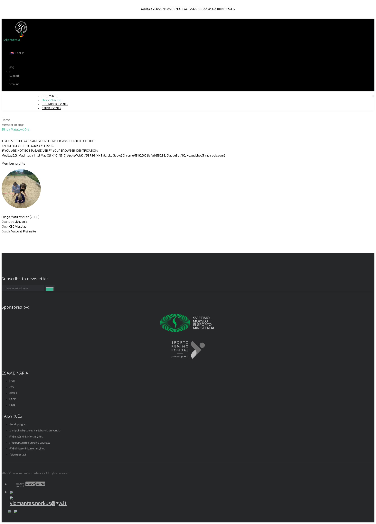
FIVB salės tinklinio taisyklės (26, 436)
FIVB (12, 381)
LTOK (12, 399)
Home (6, 120)
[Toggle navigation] (373, 96)
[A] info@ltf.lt (12, 39)
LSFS (12, 405)
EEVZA (13, 393)
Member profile (13, 125)
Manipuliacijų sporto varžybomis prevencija (35, 430)
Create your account (25, 98)
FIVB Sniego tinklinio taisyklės (27, 448)
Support (14, 75)
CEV (11, 387)
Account (14, 84)
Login (23, 91)
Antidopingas (17, 424)
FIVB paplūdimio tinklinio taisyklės (29, 442)
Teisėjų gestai (17, 454)
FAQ (11, 67)
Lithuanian (33, 60)
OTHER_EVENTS (51, 108)
